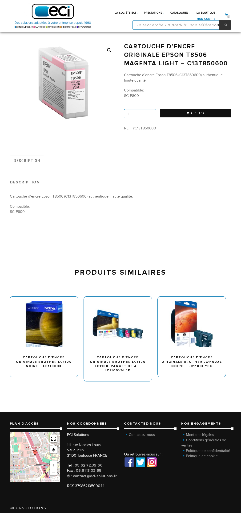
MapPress (35, 480)
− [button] (53, 472)
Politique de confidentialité (208, 450)
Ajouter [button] (46, 298)
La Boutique (206, 12)
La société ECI (125, 12)
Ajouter (197, 113)
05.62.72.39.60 (89, 465)
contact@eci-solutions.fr (95, 476)
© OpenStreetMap (50, 480)
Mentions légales (200, 434)
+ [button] (53, 465)
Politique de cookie (202, 456)
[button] (109, 50)
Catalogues (179, 12)
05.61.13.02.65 (88, 470)
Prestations (153, 12)
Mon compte (206, 19)
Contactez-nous (142, 434)
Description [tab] (27, 160)
